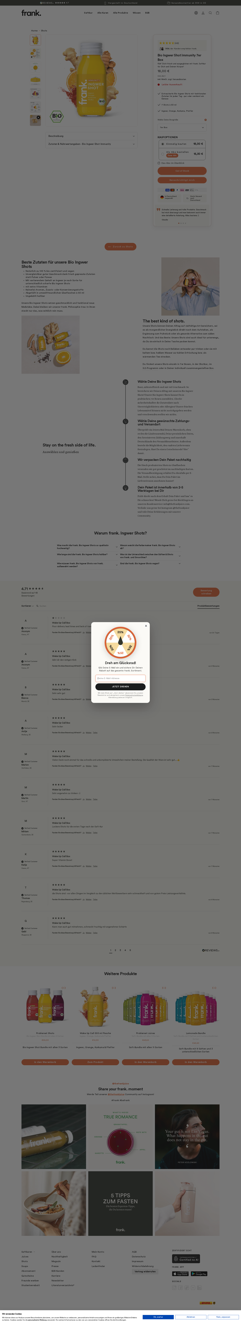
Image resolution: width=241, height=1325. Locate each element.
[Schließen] (146, 626)
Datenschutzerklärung (134, 695)
